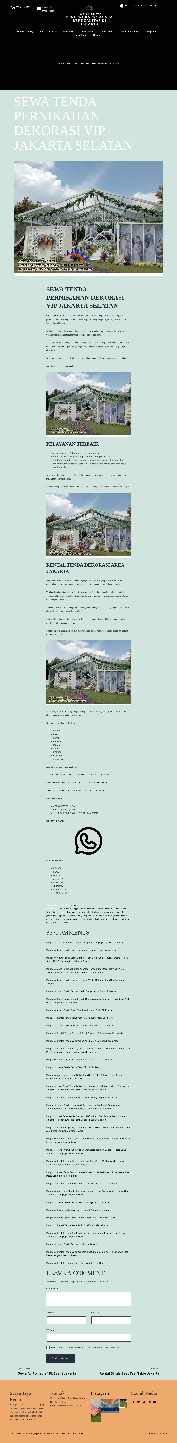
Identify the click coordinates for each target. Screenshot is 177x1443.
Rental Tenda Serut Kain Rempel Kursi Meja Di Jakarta (85, 1017)
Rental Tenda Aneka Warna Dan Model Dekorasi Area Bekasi (88, 1183)
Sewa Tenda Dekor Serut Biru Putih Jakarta (80, 1067)
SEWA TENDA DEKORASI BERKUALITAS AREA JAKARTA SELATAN (81, 782)
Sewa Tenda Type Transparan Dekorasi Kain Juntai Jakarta (88, 950)
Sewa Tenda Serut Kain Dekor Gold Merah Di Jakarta (85, 1025)
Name (50, 1312)
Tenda (68, 63)
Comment (52, 1288)
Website (50, 1330)
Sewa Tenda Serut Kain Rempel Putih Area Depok (83, 1210)
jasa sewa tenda (105, 915)
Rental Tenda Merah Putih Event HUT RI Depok (81, 1263)
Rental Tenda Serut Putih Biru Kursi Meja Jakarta (82, 1225)
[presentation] (93, 1412)
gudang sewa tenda (89, 915)
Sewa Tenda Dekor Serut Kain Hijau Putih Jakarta (83, 1202)
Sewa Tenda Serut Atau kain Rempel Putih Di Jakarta (85, 1010)
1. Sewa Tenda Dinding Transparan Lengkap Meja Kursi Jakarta (90, 942)
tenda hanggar (72, 908)
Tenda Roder (120, 908)
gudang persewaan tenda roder (66, 915)
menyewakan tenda (72, 919)
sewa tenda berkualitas (92, 919)
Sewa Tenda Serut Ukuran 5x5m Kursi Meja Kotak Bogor (86, 1217)
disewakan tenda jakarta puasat (95, 912)
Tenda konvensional (88, 908)
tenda (66, 922)
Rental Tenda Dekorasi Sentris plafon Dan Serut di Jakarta (87, 1040)
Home (61, 63)
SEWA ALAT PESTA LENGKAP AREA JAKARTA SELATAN (75, 790)
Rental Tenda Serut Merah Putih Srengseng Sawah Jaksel (87, 1097)
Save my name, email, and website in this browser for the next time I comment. (85, 1347)
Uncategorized (52, 912)
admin (73, 905)
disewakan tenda (74, 912)
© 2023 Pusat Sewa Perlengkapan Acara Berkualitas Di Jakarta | (38, 1433)
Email (95, 1312)
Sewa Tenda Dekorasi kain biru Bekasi (77, 1244)
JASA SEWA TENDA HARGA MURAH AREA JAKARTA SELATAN (78, 775)
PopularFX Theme (74, 1433)
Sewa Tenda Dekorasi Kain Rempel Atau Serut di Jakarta (86, 991)
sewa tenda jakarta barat (113, 919)
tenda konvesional (106, 908)
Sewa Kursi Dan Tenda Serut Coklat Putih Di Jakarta (84, 1059)
